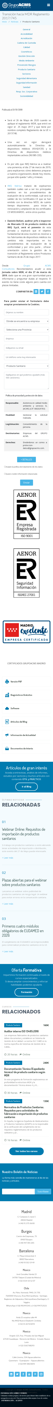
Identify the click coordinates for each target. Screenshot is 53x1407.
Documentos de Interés (22, 748)
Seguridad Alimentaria (26, 78)
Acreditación (26, 38)
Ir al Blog (26, 786)
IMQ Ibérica (14, 185)
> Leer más (7, 857)
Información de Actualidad (23, 735)
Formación (26, 992)
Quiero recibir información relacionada (21, 474)
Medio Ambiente (26, 60)
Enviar (26, 482)
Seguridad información (26, 82)
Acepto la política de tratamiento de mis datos (24, 467)
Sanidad (26, 87)
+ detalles (26, 459)
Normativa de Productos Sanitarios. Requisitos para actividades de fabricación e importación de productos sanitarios (26, 1112)
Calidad (26, 47)
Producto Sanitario (26, 69)
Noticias (14, 21)
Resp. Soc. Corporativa (26, 91)
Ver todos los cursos (26, 1151)
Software (15, 708)
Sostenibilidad (26, 96)
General (26, 29)
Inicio (4, 21)
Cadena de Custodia (26, 42)
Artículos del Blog (19, 721)
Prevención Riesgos (26, 65)
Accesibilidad (26, 34)
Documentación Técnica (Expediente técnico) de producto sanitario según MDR (24, 1072)
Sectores (26, 73)
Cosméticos (26, 51)
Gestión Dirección (26, 56)
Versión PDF (16, 681)
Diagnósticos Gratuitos (21, 695)
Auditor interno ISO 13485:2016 (21, 1031)
